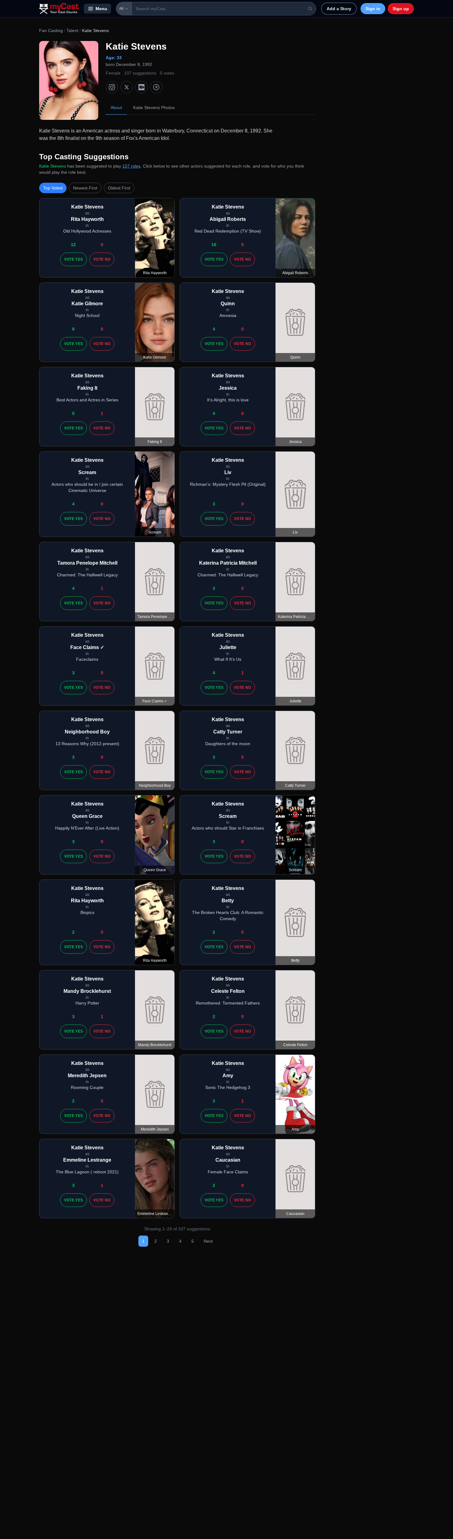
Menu (101, 8)
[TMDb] (156, 87)
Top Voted (53, 187)
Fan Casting (51, 30)
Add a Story (339, 8)
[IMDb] (141, 87)
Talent (72, 30)
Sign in (372, 8)
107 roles (131, 166)
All (121, 8)
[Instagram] (112, 87)
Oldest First (119, 187)
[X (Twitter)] (126, 87)
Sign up (401, 8)
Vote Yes (73, 259)
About (116, 107)
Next (208, 1241)
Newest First (85, 187)
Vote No (101, 259)
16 (213, 244)
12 (73, 244)
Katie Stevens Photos (154, 107)
